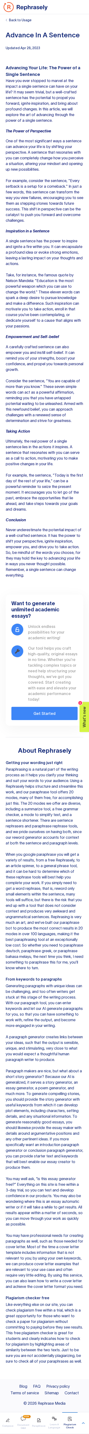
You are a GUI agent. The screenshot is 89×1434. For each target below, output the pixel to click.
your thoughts (63, 258)
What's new (83, 714)
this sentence (37, 192)
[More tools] (83, 1423)
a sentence (72, 141)
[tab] (7, 1423)
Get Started (44, 713)
